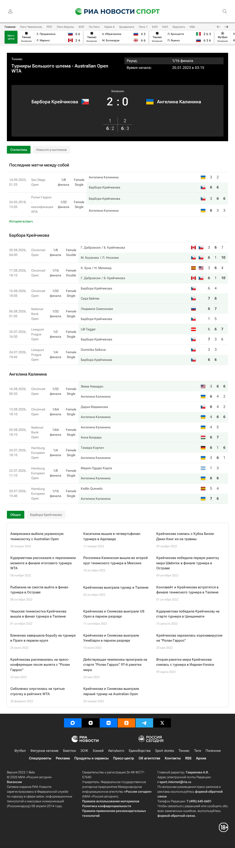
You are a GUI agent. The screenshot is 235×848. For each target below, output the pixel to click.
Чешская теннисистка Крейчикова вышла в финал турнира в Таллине (38, 614)
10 (223, 257)
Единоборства (140, 751)
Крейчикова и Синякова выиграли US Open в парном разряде (113, 614)
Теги (197, 751)
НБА (192, 26)
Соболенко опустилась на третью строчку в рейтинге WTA (37, 691)
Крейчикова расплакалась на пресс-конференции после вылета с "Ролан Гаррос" (40, 664)
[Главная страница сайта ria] (101, 11)
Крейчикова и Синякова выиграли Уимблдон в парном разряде (111, 638)
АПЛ (81, 26)
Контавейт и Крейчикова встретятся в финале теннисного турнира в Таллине (187, 590)
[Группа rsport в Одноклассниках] (126, 722)
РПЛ (49, 26)
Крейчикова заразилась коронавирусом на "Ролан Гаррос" (189, 638)
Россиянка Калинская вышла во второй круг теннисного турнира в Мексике (115, 560)
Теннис (16, 59)
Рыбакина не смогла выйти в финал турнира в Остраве (39, 590)
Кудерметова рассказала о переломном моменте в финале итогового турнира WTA (43, 563)
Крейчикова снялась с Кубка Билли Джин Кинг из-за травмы (185, 536)
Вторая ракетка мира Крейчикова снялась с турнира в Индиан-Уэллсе (185, 662)
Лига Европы (65, 26)
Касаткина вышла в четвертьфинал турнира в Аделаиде (111, 536)
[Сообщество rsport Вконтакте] (108, 722)
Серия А (109, 26)
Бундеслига (126, 26)
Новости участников (51, 150)
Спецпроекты (40, 758)
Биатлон (69, 751)
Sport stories (164, 751)
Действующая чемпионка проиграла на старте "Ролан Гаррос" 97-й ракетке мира (115, 664)
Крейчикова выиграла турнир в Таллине (115, 587)
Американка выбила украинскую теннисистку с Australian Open (37, 536)
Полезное (213, 751)
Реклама (63, 758)
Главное (10, 26)
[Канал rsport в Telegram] (144, 722)
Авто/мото (116, 751)
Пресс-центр (123, 758)
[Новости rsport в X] (162, 722)
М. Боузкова (90, 257)
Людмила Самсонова (97, 309)
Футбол (20, 751)
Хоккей (98, 751)
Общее (15, 515)
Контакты (173, 758)
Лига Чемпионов (31, 26)
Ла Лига (94, 26)
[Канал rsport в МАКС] (72, 722)
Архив (201, 758)
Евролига (179, 26)
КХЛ (155, 26)
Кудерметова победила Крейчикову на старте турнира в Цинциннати (187, 614)
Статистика (18, 150)
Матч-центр (11, 37)
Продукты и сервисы (91, 758)
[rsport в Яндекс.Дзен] (90, 722)
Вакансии (14, 782)
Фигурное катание (44, 751)
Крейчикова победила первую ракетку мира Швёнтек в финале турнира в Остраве (187, 563)
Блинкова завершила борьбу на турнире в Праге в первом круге (43, 638)
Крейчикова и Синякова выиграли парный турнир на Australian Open (111, 691)
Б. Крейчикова (114, 247)
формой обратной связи (176, 815)
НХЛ (165, 26)
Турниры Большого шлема (41, 66)
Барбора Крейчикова (54, 101)
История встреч (21, 221)
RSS (188, 758)
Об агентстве (149, 758)
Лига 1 (143, 26)
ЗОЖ (84, 751)
